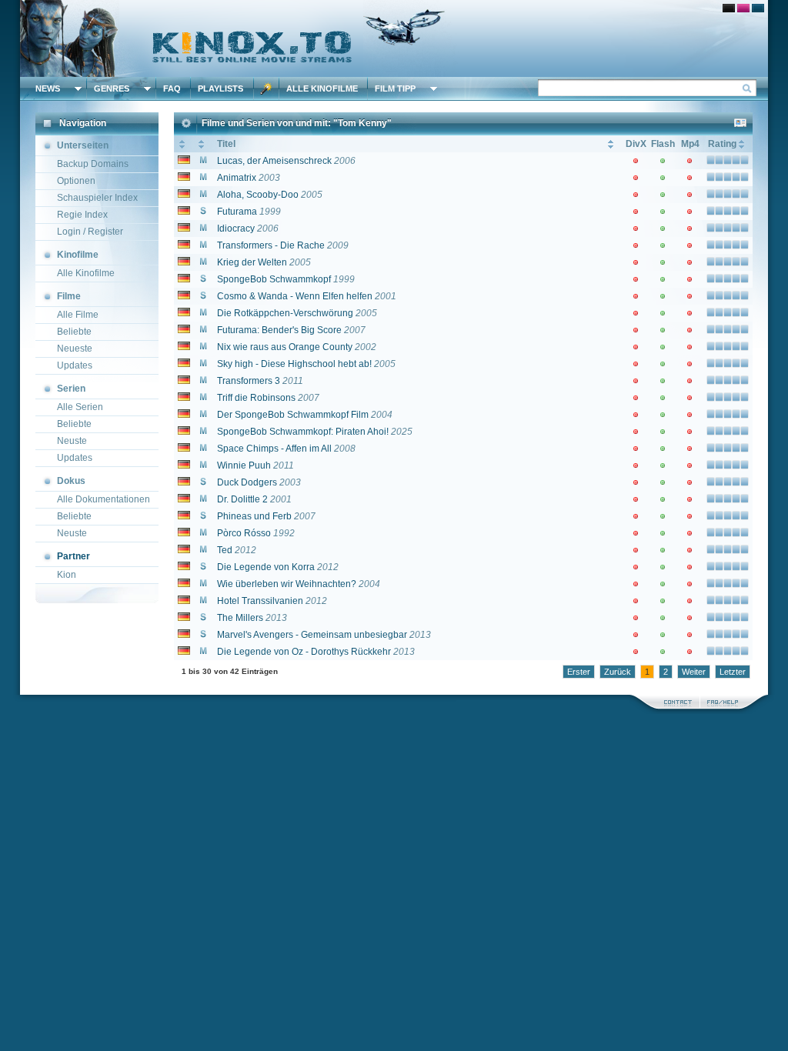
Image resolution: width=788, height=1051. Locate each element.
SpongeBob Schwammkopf (274, 279)
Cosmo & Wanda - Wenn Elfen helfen (294, 296)
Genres (111, 88)
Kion (66, 574)
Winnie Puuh (244, 465)
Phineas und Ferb (254, 516)
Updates (74, 365)
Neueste (74, 348)
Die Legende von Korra (266, 567)
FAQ (172, 88)
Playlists (220, 88)
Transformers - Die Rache (271, 245)
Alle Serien (80, 407)
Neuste (72, 440)
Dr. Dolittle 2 (242, 499)
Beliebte (74, 331)
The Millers (240, 617)
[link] (394, 38)
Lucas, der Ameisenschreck (274, 160)
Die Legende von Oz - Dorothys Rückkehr (304, 651)
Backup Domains (93, 163)
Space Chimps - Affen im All (274, 448)
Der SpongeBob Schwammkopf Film (293, 414)
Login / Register (90, 231)
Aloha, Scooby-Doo (258, 194)
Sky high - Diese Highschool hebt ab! (294, 364)
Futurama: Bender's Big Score (279, 330)
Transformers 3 (248, 380)
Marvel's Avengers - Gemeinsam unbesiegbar (312, 634)
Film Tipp (395, 88)
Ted (224, 550)
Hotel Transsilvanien (260, 601)
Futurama (237, 211)
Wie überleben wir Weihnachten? (286, 584)
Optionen (76, 180)
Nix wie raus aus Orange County (284, 347)
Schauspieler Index (97, 197)
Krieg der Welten (252, 262)
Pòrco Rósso (244, 533)
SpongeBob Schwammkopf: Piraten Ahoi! (303, 431)
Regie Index (82, 214)
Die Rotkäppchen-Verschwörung (285, 313)
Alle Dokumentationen (103, 499)
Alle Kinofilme (322, 88)
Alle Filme (77, 314)
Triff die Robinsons (256, 397)
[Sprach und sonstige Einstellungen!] (266, 88)
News (47, 88)
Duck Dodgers (247, 482)
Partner (73, 556)
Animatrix (236, 177)
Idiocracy (236, 228)
